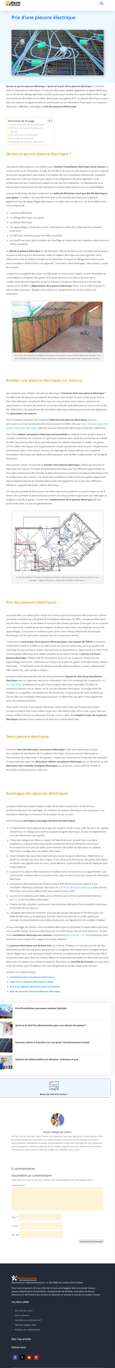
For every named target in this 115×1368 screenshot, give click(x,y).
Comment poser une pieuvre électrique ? (32, 977)
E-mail (15, 1226)
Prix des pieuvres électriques (24, 134)
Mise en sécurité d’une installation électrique (35, 991)
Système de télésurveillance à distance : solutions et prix (46, 1059)
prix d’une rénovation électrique (76, 887)
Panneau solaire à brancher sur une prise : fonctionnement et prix (52, 1042)
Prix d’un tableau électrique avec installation (35, 986)
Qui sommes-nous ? (24, 1310)
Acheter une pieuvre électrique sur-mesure (27, 130)
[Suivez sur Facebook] (15, 1357)
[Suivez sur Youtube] (29, 1357)
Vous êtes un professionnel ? (28, 1320)
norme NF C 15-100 (78, 935)
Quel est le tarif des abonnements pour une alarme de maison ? (50, 1025)
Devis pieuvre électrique (21, 138)
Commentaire (19, 1185)
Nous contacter (22, 1315)
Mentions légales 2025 (25, 1325)
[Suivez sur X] (22, 1357)
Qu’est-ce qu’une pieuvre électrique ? (27, 124)
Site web (15, 1234)
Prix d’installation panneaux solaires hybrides (41, 1008)
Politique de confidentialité (27, 1329)
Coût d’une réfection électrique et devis (31, 981)
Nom (15, 1217)
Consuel (16, 899)
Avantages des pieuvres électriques (27, 141)
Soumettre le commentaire (91, 1241)
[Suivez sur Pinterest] (36, 1357)
